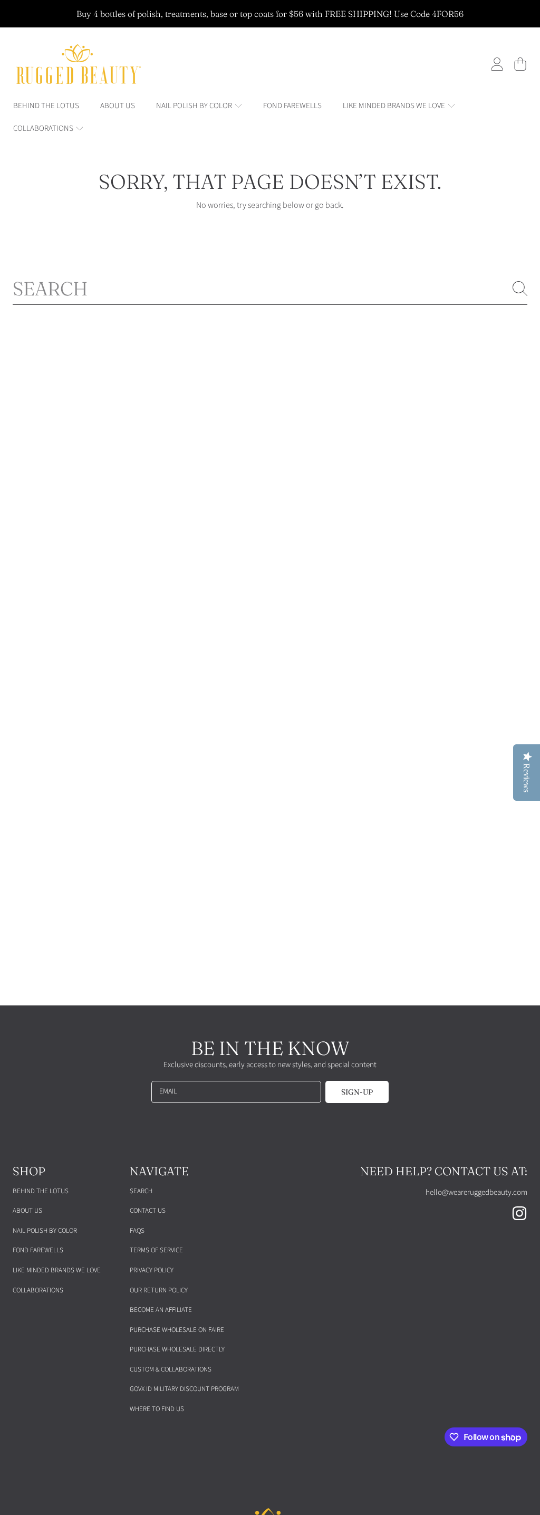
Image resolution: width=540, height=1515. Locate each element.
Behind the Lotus (41, 1191)
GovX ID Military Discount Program (184, 1389)
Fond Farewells (38, 1250)
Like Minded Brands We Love (57, 1270)
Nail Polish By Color (45, 1230)
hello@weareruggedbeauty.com (476, 1192)
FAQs (137, 1230)
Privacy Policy (151, 1270)
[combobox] (270, 288)
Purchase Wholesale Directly (177, 1349)
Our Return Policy (159, 1290)
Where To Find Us (157, 1409)
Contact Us (148, 1210)
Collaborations (38, 1290)
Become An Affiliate (161, 1310)
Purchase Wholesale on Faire (177, 1330)
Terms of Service (156, 1250)
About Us (27, 1210)
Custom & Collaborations (170, 1369)
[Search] (520, 288)
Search (141, 1191)
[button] (520, 64)
